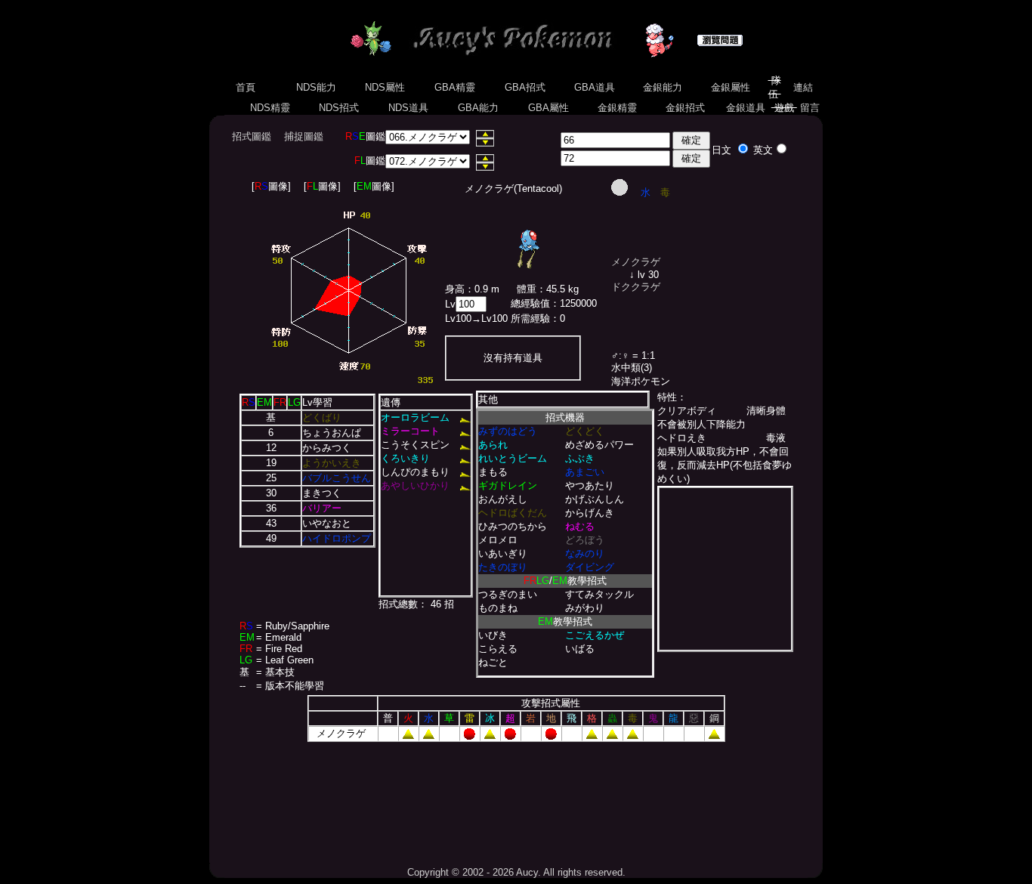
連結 (803, 87)
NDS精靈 (270, 107)
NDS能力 (316, 87)
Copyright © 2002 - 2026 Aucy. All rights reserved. (516, 872)
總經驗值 (530, 303)
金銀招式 (685, 107)
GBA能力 (478, 107)
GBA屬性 (548, 107)
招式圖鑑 (251, 136)
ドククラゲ (635, 286)
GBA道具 (594, 87)
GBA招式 (525, 87)
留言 (810, 107)
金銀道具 (745, 107)
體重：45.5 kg (548, 289)
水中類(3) (631, 367)
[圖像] (271, 186)
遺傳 (390, 402)
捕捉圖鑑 (303, 136)
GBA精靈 (454, 87)
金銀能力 (662, 87)
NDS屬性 (385, 87)
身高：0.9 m (472, 289)
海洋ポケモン (640, 381)
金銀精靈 (617, 107)
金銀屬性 (730, 87)
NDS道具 (408, 107)
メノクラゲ (635, 261)
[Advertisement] (516, 799)
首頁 (245, 87)
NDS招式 (339, 107)
